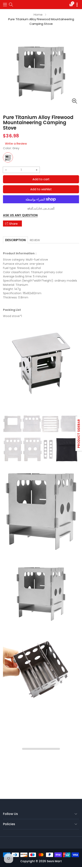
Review (35, 240)
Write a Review (16, 143)
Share (13, 224)
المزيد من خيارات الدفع (41, 208)
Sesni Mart (54, 861)
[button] (5, 4)
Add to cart (41, 179)
